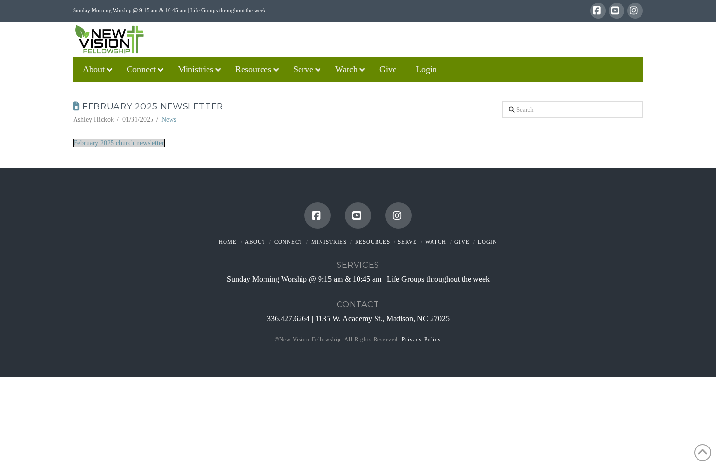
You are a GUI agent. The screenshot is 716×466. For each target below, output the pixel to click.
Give (462, 242)
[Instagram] (635, 11)
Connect (288, 242)
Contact (358, 304)
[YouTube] (616, 11)
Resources (372, 242)
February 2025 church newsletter (119, 143)
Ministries (329, 242)
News (168, 119)
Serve (407, 242)
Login (487, 242)
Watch (435, 242)
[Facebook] (598, 11)
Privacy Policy (421, 339)
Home (228, 242)
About (255, 242)
